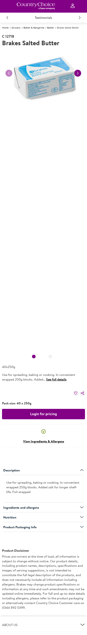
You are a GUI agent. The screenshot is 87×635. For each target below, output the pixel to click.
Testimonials (43, 17)
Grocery (16, 27)
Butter (50, 27)
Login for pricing (43, 413)
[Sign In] (72, 6)
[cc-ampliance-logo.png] (36, 6)
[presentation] (43, 489)
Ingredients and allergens (21, 507)
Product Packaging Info (20, 527)
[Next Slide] (79, 17)
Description (11, 470)
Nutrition (9, 517)
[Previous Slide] (7, 17)
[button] (43, 431)
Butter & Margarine (33, 27)
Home (5, 27)
